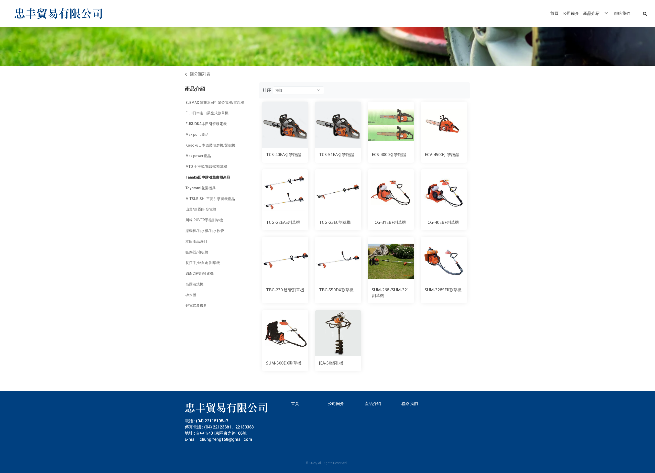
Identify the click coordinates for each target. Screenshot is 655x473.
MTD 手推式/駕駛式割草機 (206, 166)
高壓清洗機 (194, 284)
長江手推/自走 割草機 (202, 263)
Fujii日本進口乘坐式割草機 (206, 113)
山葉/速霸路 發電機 (200, 209)
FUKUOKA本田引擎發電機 (206, 124)
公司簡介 (336, 403)
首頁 (295, 403)
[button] (645, 13)
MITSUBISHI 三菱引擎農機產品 (210, 199)
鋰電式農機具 (196, 305)
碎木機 (190, 295)
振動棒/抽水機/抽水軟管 (204, 231)
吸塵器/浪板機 (196, 252)
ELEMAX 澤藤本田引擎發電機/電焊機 (214, 103)
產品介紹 (195, 88)
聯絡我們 (409, 403)
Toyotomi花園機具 (200, 188)
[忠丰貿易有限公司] (58, 13)
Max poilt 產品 (197, 135)
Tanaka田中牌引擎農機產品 (207, 177)
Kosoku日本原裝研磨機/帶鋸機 (210, 145)
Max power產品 (198, 156)
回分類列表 (200, 74)
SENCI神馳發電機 (199, 273)
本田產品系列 (196, 241)
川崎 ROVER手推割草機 (204, 220)
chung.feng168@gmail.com (226, 439)
